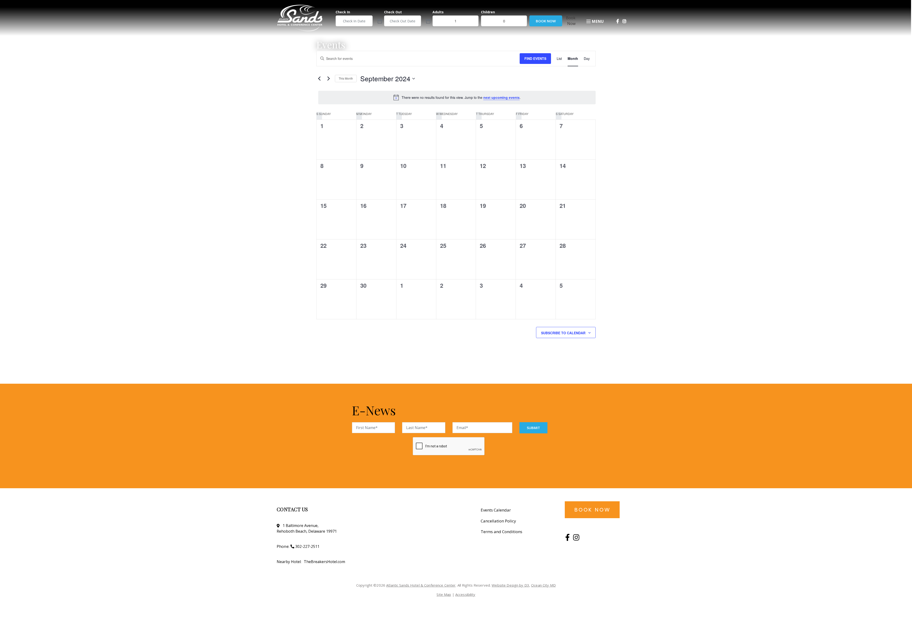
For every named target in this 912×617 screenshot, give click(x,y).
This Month (346, 78)
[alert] (457, 97)
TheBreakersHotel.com (324, 561)
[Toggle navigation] (588, 21)
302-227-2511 (307, 546)
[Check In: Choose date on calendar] (379, 21)
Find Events (535, 58)
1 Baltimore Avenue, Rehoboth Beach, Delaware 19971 (307, 528)
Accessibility (465, 594)
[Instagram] (624, 21)
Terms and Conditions (501, 531)
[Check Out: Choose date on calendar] (427, 21)
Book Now (546, 21)
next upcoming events (501, 97)
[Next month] (328, 78)
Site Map (444, 594)
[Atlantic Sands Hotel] (304, 18)
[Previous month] (319, 78)
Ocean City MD (543, 585)
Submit (533, 427)
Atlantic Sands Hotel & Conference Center (421, 585)
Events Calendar (496, 510)
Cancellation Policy (498, 521)
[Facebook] (618, 21)
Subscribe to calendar (563, 332)
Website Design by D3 (510, 585)
